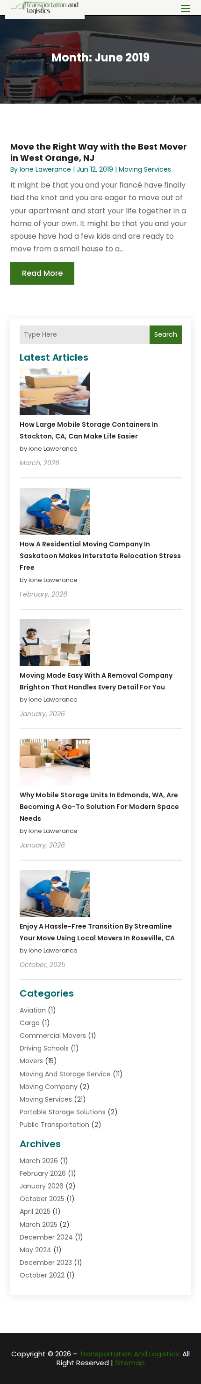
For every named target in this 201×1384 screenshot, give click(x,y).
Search (165, 334)
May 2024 (35, 1250)
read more (42, 273)
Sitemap (130, 1363)
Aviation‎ (33, 1010)
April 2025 (35, 1211)
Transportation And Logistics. (129, 1354)
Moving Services (145, 169)
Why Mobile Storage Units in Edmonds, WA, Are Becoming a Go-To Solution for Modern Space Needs (99, 806)
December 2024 (46, 1237)
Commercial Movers (53, 1035)
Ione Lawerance (45, 169)
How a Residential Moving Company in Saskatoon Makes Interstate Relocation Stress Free (100, 555)
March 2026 (39, 1160)
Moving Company (49, 1086)
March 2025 (38, 1224)
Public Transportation (54, 1124)
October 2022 (42, 1275)
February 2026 (43, 1173)
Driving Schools (44, 1048)
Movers (31, 1061)
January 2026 (42, 1186)
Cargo (30, 1023)
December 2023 (46, 1262)
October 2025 (42, 1198)
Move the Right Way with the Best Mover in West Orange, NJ (98, 152)
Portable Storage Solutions (63, 1112)
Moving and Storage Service (65, 1074)
